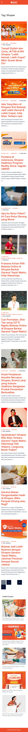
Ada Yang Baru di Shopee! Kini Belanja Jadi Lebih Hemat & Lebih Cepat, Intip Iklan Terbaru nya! (13, 110)
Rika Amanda (7, 44)
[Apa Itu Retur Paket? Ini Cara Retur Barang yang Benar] (14, 196)
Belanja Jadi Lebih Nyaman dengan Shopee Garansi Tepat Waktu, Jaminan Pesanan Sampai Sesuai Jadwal (12, 555)
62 (19, 582)
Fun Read (15, 208)
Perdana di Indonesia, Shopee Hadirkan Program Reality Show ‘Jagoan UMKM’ (13, 162)
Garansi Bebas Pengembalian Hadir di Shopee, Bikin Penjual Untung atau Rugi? (13, 498)
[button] (1, 2)
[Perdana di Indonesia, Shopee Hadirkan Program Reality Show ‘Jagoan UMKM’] (14, 141)
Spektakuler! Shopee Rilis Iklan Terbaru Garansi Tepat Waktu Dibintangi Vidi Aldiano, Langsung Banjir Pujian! (13, 442)
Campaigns (13, 43)
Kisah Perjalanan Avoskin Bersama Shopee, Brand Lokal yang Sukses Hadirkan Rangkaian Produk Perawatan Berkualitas (13, 383)
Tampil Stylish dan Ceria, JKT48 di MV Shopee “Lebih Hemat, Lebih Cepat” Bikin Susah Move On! (13, 56)
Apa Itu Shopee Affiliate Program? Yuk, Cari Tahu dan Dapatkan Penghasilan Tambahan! (13, 643)
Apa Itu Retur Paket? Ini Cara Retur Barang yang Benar (14, 216)
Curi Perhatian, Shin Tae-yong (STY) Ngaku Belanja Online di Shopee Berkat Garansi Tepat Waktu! (14, 325)
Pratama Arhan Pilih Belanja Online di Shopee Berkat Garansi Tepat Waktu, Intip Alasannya (14, 269)
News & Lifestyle (17, 258)
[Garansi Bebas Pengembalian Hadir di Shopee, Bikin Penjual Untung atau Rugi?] (14, 474)
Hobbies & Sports (6, 258)
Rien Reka (23, 100)
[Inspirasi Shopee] (14, 2)
